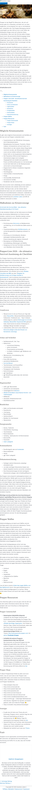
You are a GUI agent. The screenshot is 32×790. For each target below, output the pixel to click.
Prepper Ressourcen (9, 118)
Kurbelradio (20, 449)
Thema (28, 728)
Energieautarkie (11, 110)
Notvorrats (16, 223)
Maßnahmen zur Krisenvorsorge (12, 96)
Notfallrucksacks (23, 229)
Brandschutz (10, 108)
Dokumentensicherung (12, 114)
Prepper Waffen (8, 116)
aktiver (11, 635)
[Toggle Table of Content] (1, 91)
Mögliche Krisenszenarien (10, 94)
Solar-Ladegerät (8, 441)
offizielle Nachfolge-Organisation (13, 623)
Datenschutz (19, 789)
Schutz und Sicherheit (12, 104)
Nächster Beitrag (5, 783)
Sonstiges (9, 124)
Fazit (5, 126)
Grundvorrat (10, 102)
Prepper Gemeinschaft (12, 120)
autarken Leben (17, 196)
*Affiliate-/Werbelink (8, 789)
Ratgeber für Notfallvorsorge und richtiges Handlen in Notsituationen (12, 275)
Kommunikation (11, 112)
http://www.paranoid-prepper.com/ (18, 633)
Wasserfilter (10, 316)
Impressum (26, 789)
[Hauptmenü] (3, 3)
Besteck (17, 390)
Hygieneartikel (10, 106)
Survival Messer (8, 363)
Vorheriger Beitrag (6, 781)
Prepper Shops (10, 122)
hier (26, 666)
